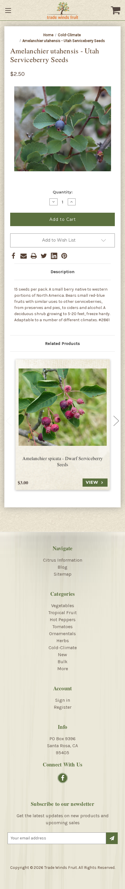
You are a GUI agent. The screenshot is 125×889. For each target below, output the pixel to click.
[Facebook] (13, 256)
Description (62, 271)
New (62, 654)
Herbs (62, 640)
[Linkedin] (54, 256)
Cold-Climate (63, 647)
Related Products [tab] (62, 343)
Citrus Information (62, 560)
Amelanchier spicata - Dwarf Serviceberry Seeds (62, 461)
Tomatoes (62, 626)
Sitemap (63, 574)
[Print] (34, 256)
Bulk (62, 661)
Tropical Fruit (62, 612)
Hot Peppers (63, 619)
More (62, 668)
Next (116, 420)
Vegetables (62, 605)
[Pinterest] (64, 256)
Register (63, 707)
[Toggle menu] (8, 10)
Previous (8, 420)
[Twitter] (44, 256)
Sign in (62, 700)
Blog (62, 567)
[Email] (23, 256)
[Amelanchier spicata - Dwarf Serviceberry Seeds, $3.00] (63, 407)
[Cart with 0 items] (116, 10)
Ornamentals (62, 633)
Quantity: (63, 192)
